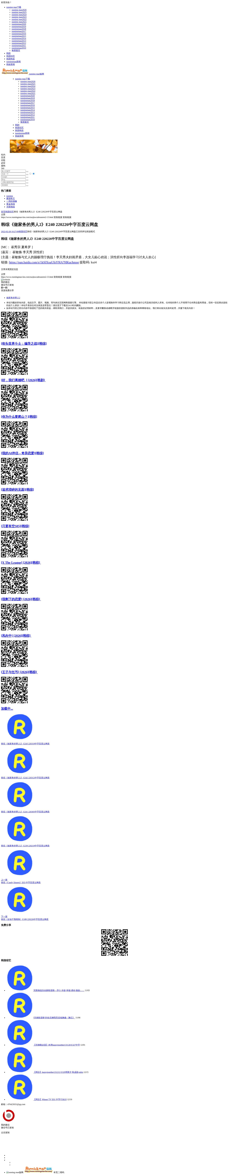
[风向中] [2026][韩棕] (16, 635)
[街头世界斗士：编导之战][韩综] (24, 343)
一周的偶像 (11, 201)
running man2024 (19, 14)
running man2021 (19, 22)
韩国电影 (10, 59)
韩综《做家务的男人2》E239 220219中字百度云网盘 (25, 846)
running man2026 (19, 10)
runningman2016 (19, 34)
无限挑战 (10, 207)
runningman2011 (19, 45)
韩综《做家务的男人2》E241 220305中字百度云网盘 (25, 812)
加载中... (7, 708)
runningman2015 (19, 36)
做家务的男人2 (13, 298)
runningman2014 (19, 38)
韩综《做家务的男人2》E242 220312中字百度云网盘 (25, 778)
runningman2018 (19, 29)
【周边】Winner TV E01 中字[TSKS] (50, 1099)
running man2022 (19, 19)
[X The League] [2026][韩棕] (21, 562)
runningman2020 (19, 24)
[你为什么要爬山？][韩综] (19, 416)
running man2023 (19, 17)
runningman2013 (19, 41)
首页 (3, 212)
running (9, 196)
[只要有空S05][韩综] (15, 526)
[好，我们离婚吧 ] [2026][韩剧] (23, 380)
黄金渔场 (10, 204)
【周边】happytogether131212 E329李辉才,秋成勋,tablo (58, 1072)
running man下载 (13, 7)
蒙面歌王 (10, 198)
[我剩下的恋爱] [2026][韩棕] (21, 599)
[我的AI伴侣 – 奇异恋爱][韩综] (22, 453)
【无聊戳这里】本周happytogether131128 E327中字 (56, 1045)
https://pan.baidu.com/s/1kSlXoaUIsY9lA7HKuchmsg (44, 262)
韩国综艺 (10, 56)
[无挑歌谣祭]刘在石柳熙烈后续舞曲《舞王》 (54, 1018)
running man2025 (19, 12)
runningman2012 (19, 43)
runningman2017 (19, 31)
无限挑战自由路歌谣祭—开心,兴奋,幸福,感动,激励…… (58, 990)
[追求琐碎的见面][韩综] (17, 489)
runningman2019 (19, 26)
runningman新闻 (13, 61)
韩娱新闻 (10, 64)
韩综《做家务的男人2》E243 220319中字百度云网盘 (25, 744)
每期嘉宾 (16, 50)
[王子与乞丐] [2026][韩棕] (19, 672)
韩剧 (8, 53)
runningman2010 (19, 48)
